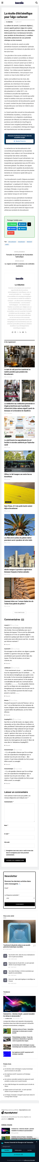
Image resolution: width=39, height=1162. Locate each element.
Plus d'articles (19, 612)
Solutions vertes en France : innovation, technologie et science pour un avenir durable (23, 1031)
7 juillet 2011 (18, 22)
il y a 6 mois (7, 606)
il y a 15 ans (15, 625)
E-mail (6, 834)
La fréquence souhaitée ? (12, 895)
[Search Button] (36, 3)
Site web (6, 842)
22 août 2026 (17, 1018)
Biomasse (8, 365)
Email (11, 233)
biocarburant (21, 241)
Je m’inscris (17, 1154)
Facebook (13, 228)
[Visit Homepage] (19, 3)
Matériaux (8, 1010)
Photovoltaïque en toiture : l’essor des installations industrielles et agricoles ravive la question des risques (22, 1039)
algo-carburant (12, 241)
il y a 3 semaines (8, 413)
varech (7, 244)
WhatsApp (13, 224)
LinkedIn (22, 224)
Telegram (23, 228)
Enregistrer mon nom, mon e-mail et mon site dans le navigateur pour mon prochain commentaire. (19, 853)
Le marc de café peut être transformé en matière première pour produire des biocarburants (17, 371)
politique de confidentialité (29, 1160)
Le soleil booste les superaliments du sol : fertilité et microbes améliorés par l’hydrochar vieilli (19, 442)
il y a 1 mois (7, 447)
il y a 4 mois (7, 542)
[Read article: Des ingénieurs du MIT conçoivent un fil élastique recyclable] (7, 1054)
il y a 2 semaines (8, 376)
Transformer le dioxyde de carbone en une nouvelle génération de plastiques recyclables (16, 946)
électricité (29, 241)
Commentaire (9, 802)
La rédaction (9, 22)
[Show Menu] (2, 3)
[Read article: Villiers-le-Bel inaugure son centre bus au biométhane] (19, 461)
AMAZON (11, 1119)
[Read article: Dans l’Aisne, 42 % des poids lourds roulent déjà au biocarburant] (19, 493)
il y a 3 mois (7, 479)
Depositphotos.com (25, 1110)
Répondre (8, 644)
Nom (6, 825)
